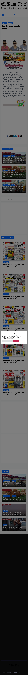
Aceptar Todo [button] (16, 340)
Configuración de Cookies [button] (7, 340)
